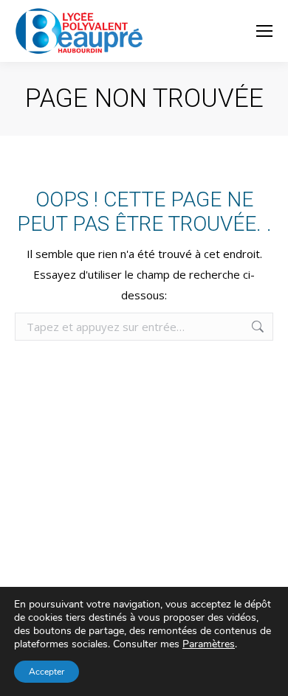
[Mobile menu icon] (264, 31)
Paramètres (208, 644)
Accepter (46, 672)
